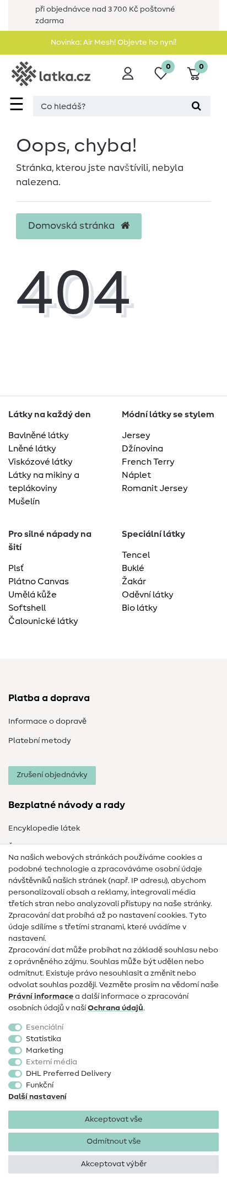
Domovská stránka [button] (72, 226)
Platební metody (39, 741)
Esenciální (44, 1027)
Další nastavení (37, 1097)
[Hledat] (196, 106)
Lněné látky (32, 448)
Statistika (43, 1039)
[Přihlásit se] (127, 73)
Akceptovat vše (114, 1119)
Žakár (134, 581)
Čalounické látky (43, 621)
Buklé (133, 568)
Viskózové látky (40, 461)
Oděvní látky (148, 594)
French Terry (148, 461)
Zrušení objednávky (52, 775)
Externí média (51, 1062)
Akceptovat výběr (114, 1164)
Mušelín (24, 501)
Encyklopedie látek (44, 828)
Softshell (27, 608)
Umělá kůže (32, 594)
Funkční (39, 1085)
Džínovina (142, 448)
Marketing (44, 1050)
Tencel (136, 555)
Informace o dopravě (47, 721)
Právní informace (40, 996)
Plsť (16, 568)
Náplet (136, 475)
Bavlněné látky (38, 435)
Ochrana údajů (115, 1008)
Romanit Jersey (155, 488)
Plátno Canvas (38, 581)
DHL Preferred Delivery (68, 1074)
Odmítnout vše (114, 1141)
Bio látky (140, 608)
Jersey (136, 435)
